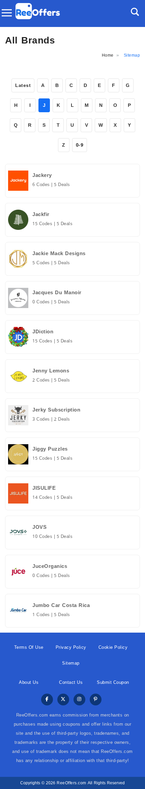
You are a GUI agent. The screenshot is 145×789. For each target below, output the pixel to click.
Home (108, 55)
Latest (23, 85)
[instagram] (79, 699)
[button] (135, 12)
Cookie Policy (113, 647)
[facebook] (47, 699)
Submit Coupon (113, 682)
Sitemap (71, 663)
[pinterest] (96, 699)
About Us (28, 682)
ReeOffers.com (71, 783)
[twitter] (63, 699)
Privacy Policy (71, 647)
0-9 (80, 145)
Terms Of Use (29, 647)
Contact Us (71, 682)
